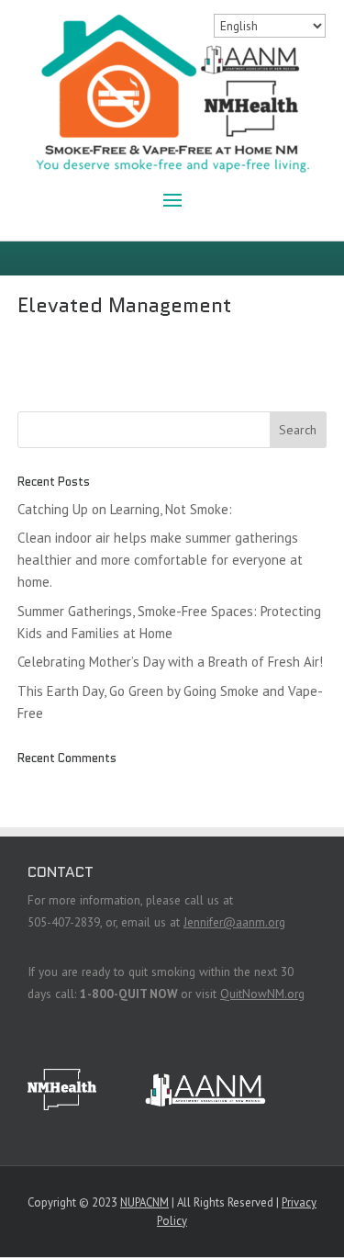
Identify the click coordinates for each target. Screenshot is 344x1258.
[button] (172, 198)
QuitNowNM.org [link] (262, 993)
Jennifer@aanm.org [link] (234, 922)
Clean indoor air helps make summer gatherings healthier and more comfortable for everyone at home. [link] (160, 559)
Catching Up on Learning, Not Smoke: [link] (124, 509)
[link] (172, 96)
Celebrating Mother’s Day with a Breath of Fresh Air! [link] (170, 661)
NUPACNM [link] (144, 1202)
